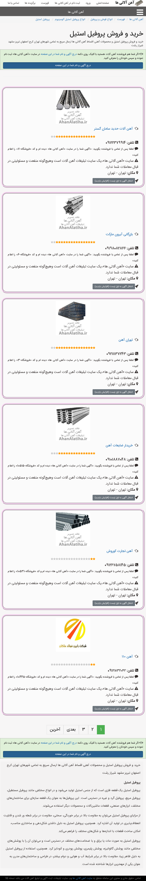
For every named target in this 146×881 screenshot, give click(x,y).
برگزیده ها (30, 3)
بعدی (71, 729)
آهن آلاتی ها (76, 12)
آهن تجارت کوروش (119, 551)
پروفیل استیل (43, 19)
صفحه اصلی (102, 3)
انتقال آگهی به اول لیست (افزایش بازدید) (114, 181)
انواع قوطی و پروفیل (101, 19)
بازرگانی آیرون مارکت (119, 234)
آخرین (55, 729)
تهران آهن (126, 340)
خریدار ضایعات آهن (119, 445)
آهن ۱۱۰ (127, 657)
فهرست (45, 3)
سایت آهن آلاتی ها (82, 878)
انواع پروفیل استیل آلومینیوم (70, 19)
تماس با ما (13, 3)
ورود (88, 3)
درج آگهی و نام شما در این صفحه (59, 54)
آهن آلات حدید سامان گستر (113, 129)
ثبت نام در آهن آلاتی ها (67, 3)
